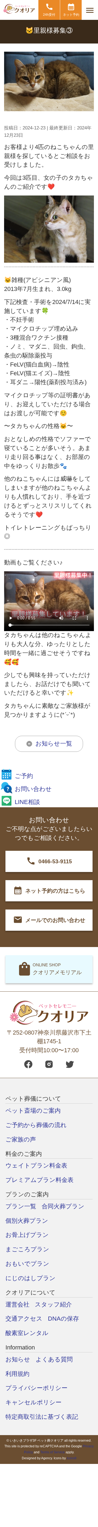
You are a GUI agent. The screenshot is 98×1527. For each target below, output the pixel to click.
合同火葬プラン (63, 1206)
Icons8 (71, 1458)
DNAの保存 (63, 1318)
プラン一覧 (20, 1206)
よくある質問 (54, 1359)
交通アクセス (23, 1318)
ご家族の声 (20, 1139)
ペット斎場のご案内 (33, 1110)
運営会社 (17, 1304)
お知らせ (17, 1359)
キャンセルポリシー (33, 1402)
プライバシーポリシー (36, 1388)
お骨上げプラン (27, 1234)
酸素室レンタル (26, 1333)
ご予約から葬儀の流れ (36, 1125)
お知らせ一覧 (53, 743)
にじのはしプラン (30, 1278)
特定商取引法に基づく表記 (41, 1416)
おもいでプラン (27, 1263)
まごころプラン (27, 1249)
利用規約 (17, 1373)
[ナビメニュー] (90, 10)
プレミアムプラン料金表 (39, 1180)
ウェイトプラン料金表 (36, 1165)
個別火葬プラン (26, 1220)
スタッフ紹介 (53, 1304)
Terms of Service (52, 1452)
